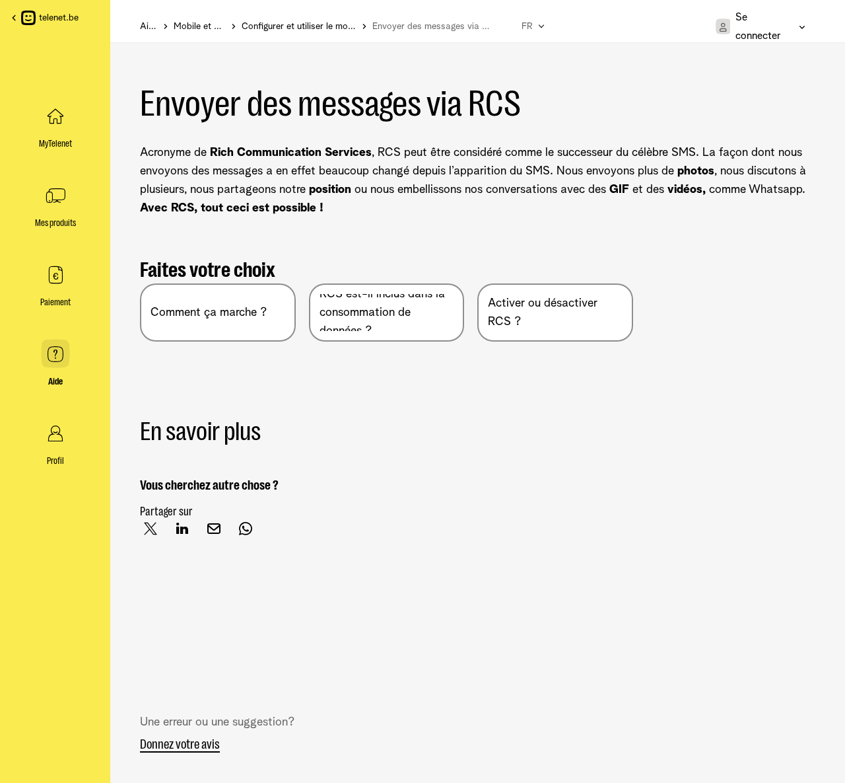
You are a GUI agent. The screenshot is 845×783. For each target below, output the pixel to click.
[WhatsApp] (251, 533)
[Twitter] (156, 533)
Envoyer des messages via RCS (330, 103)
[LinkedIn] (187, 533)
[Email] (219, 533)
